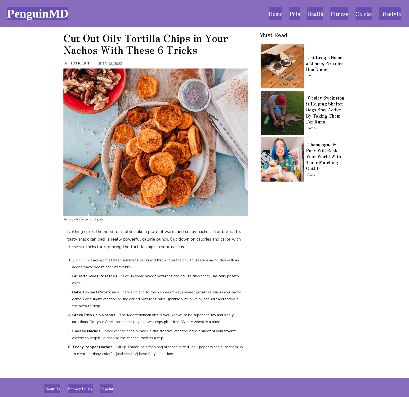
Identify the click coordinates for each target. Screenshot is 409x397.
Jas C (310, 75)
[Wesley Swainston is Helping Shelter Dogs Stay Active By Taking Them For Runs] (280, 112)
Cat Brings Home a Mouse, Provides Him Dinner (324, 63)
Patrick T (80, 63)
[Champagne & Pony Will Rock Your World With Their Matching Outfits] (280, 158)
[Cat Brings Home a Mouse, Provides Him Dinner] (280, 65)
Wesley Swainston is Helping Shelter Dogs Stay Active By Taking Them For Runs (325, 110)
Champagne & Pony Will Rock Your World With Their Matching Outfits (323, 156)
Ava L (311, 175)
